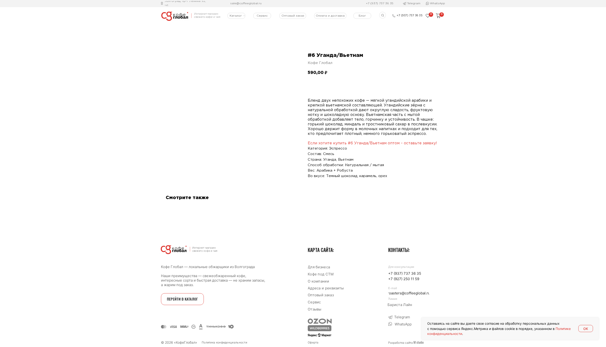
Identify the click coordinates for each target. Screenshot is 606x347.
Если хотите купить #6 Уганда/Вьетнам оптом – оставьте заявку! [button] (372, 143)
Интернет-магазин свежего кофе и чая (204, 249)
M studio (419, 342)
